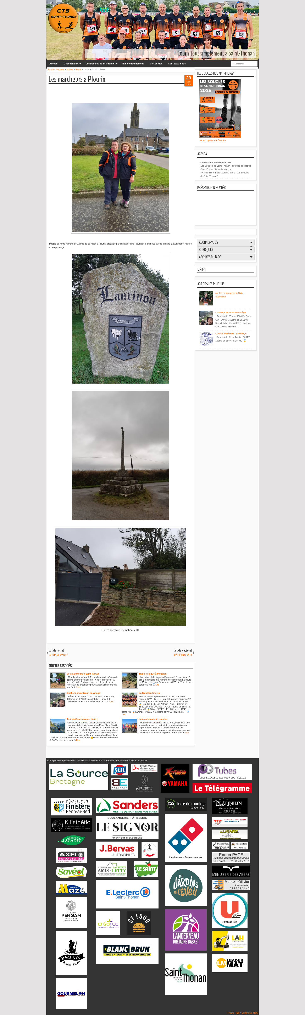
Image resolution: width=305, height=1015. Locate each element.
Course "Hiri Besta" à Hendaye (230, 333)
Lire (78, 687)
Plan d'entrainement (133, 63)
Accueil (53, 63)
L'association (71, 63)
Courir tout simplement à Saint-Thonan (216, 53)
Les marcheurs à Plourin (77, 79)
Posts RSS (234, 1012)
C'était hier (156, 63)
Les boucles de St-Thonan (100, 63)
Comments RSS (250, 1012)
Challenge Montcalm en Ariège (230, 312)
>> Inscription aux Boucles (212, 140)
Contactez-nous (177, 63)
